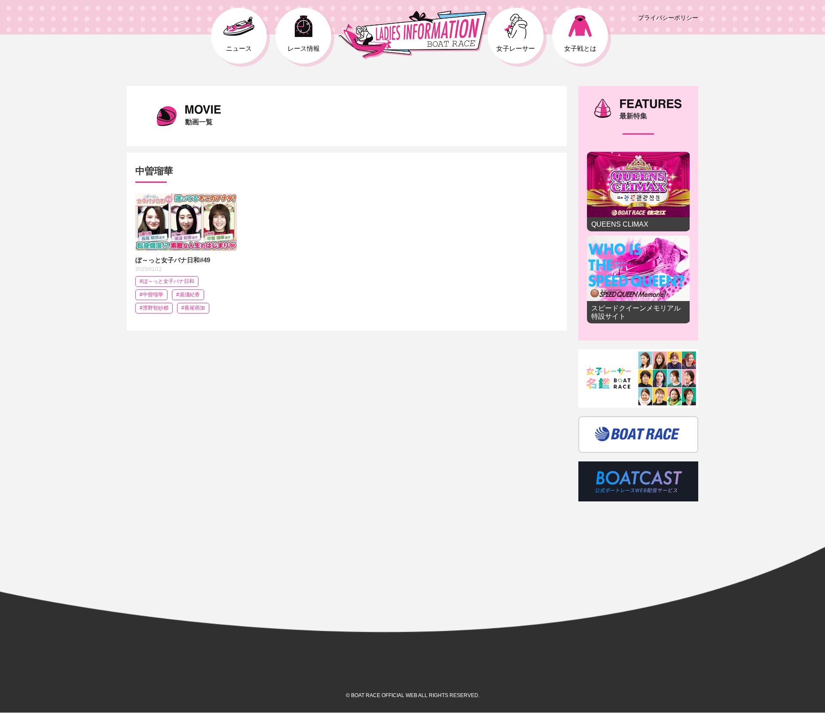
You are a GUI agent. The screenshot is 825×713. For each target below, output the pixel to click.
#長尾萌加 (193, 308)
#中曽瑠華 (151, 295)
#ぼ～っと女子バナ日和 (167, 281)
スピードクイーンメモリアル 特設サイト (638, 279)
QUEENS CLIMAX (638, 191)
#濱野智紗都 (154, 308)
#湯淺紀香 (188, 295)
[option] (638, 240)
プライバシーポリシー (668, 17)
